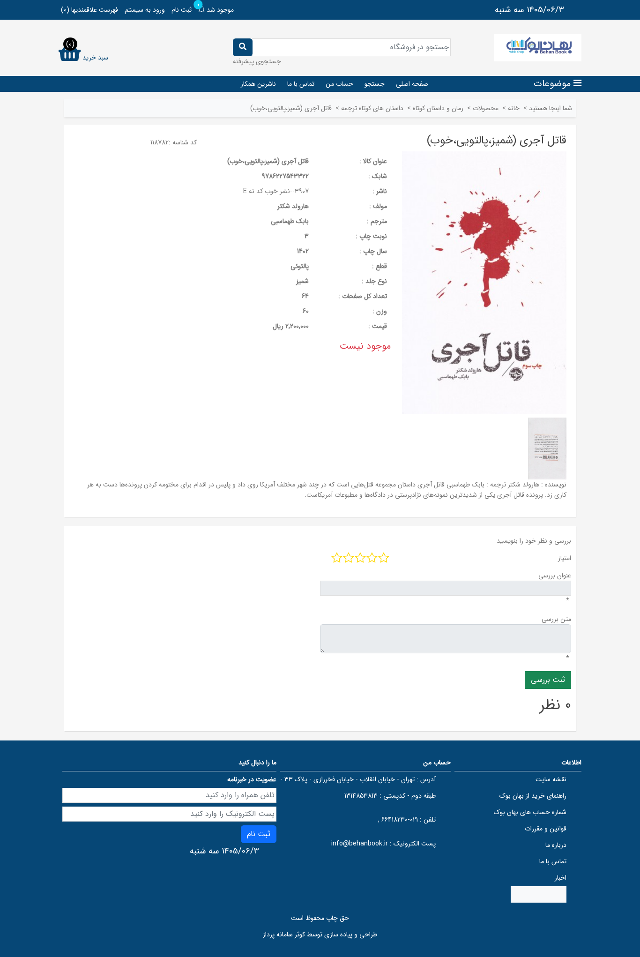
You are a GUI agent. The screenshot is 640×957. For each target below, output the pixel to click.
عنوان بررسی (554, 575)
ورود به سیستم (145, 10)
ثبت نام (181, 10)
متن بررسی (556, 619)
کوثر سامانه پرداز (284, 934)
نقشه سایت (551, 779)
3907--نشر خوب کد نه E (276, 191)
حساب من (339, 84)
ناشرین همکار (258, 84)
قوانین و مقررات (545, 828)
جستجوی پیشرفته (257, 61)
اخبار (560, 878)
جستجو (375, 84)
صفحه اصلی (412, 84)
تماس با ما (300, 84)
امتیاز (564, 558)
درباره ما (555, 845)
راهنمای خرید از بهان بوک (532, 796)
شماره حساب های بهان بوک (530, 812)
